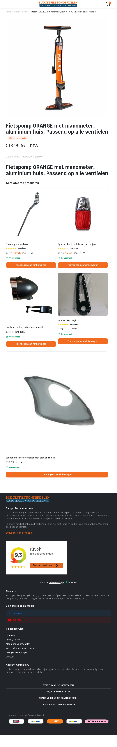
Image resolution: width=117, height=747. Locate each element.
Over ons (10, 635)
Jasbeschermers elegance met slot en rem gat (31, 457)
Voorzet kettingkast (69, 320)
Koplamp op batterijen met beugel (24, 327)
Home (8, 12)
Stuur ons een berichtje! (19, 532)
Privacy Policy (13, 639)
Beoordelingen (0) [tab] (32, 156)
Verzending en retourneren (20, 648)
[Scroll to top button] (112, 733)
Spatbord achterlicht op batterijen (77, 244)
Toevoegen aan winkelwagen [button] (31, 265)
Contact (10, 656)
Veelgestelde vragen (16, 652)
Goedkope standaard (17, 244)
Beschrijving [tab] (13, 156)
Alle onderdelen (20, 12)
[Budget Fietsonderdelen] (58, 4)
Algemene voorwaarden (18, 644)
